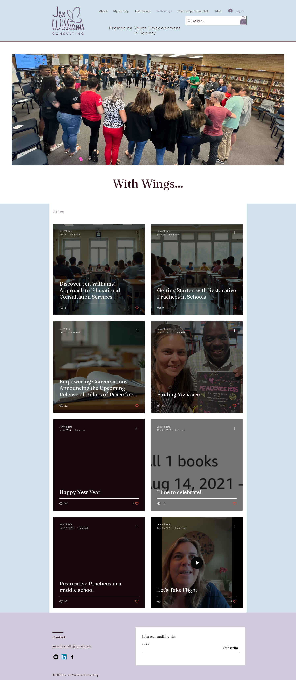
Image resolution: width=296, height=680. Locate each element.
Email (144, 644)
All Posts (58, 212)
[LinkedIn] (64, 656)
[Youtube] (55, 656)
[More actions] (138, 232)
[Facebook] (72, 656)
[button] (243, 20)
